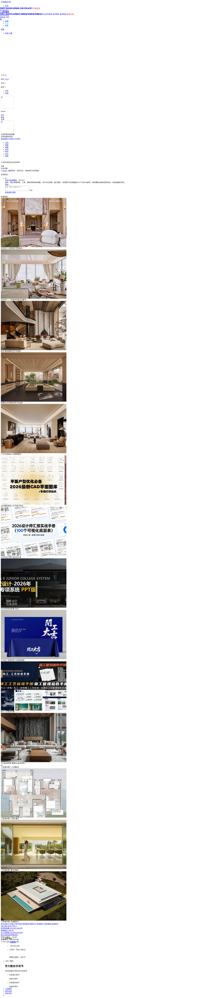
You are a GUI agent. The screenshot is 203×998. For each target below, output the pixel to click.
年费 (6, 23)
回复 (14, 192)
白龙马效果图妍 (11, 180)
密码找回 (25, 924)
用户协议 (18, 924)
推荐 (6, 145)
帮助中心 (33, 924)
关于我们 (11, 924)
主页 (6, 143)
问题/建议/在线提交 (51, 924)
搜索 (2, 29)
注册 (10, 33)
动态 (6, 149)
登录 (6, 33)
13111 (7, 79)
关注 (6, 154)
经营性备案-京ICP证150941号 (12, 928)
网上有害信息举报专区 (9, 935)
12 (5, 75)
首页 (6, 6)
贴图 (6, 21)
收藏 (6, 147)
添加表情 (8, 192)
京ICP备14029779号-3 (9, 926)
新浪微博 (4, 139)
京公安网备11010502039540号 (12, 933)
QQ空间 (17, 139)
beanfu (5, 171)
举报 (6, 93)
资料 (6, 156)
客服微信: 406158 (7, 930)
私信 (2, 117)
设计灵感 (4, 924)
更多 (6, 25)
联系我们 (40, 924)
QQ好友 (11, 139)
